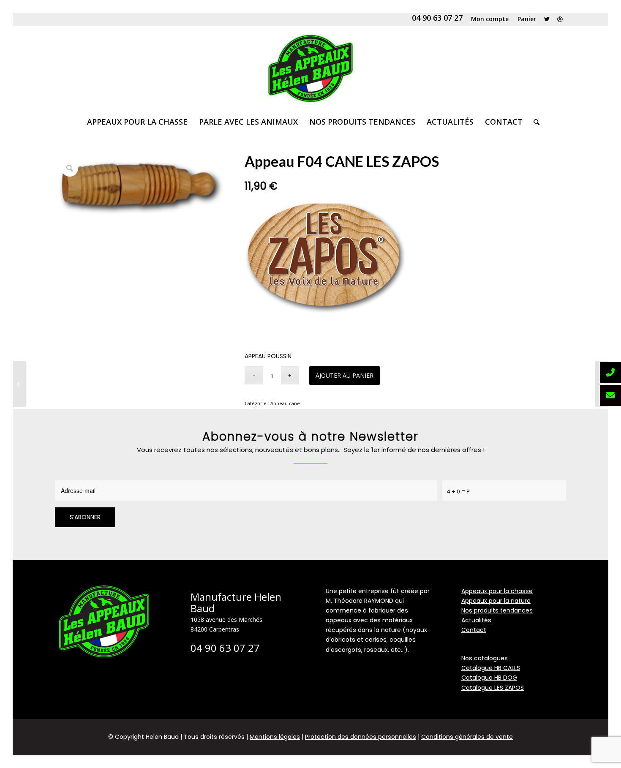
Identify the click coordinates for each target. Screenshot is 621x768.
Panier (527, 19)
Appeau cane (285, 403)
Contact (473, 630)
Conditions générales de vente (467, 737)
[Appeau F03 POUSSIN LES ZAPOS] (19, 384)
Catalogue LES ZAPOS (492, 688)
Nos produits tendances (497, 610)
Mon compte (490, 19)
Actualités (476, 620)
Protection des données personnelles (360, 737)
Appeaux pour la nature (496, 600)
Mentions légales (275, 737)
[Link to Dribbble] (559, 19)
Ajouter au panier (344, 375)
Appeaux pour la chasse (497, 591)
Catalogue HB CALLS (490, 668)
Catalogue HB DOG (489, 677)
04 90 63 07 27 (437, 18)
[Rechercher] (533, 121)
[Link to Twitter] (547, 19)
